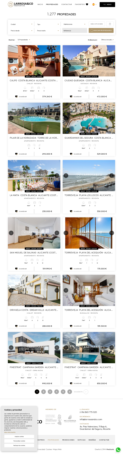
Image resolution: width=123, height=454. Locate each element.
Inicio (40, 4)
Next (56, 60)
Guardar (23, 97)
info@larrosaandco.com (91, 419)
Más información (9, 432)
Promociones (68, 440)
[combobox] (21, 24)
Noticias (81, 440)
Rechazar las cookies (19, 445)
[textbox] (21, 24)
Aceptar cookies (19, 436)
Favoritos (80, 4)
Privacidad (41, 449)
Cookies (49, 449)
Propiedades (52, 4)
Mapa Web (57, 449)
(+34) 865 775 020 (88, 412)
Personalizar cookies (19, 441)
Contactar (66, 4)
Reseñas (92, 440)
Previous (10, 60)
